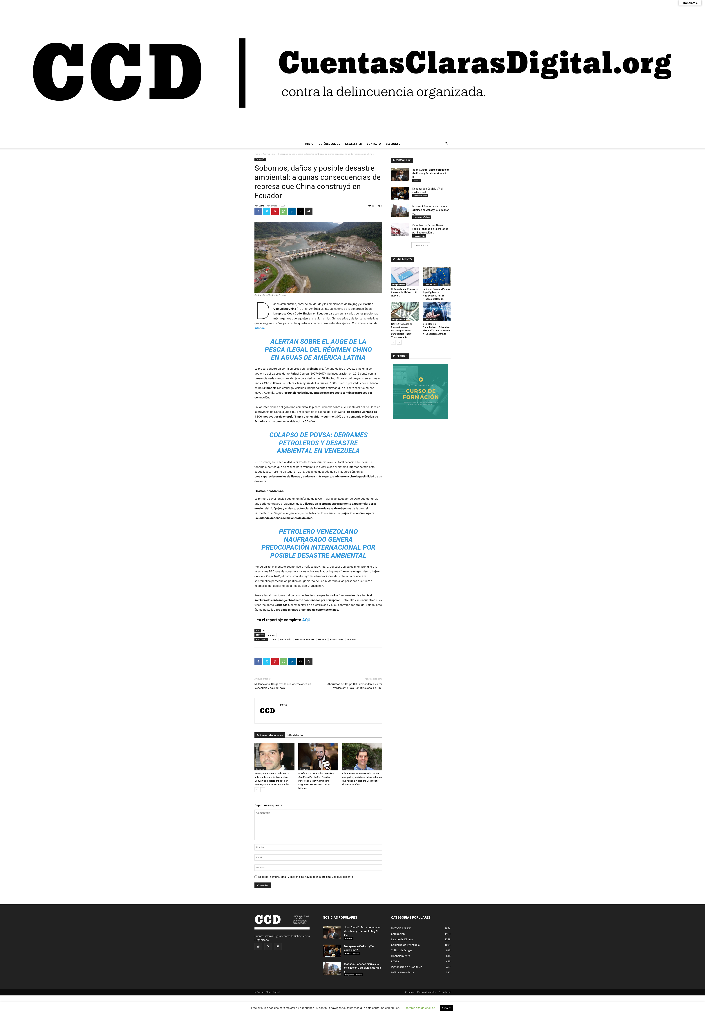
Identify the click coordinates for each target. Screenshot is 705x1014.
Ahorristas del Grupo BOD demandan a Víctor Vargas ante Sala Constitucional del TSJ (354, 686)
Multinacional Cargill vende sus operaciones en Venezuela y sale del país (282, 686)
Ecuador (322, 639)
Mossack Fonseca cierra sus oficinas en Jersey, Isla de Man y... (430, 210)
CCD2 (261, 205)
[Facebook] (258, 211)
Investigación (419, 236)
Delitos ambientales (304, 639)
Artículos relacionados (270, 735)
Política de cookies (426, 992)
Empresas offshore (421, 217)
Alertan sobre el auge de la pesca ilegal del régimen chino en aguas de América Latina (318, 349)
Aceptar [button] (446, 1007)
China (273, 639)
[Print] (308, 211)
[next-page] (262, 789)
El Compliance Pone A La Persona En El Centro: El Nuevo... (404, 292)
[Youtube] (278, 946)
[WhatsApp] (283, 211)
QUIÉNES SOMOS (329, 143)
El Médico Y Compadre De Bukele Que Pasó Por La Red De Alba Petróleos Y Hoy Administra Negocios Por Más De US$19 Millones (316, 781)
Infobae (259, 328)
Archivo (416, 180)
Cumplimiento (398, 284)
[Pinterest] (275, 211)
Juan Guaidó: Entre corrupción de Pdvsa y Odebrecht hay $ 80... (430, 173)
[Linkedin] (292, 211)
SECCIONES (393, 143)
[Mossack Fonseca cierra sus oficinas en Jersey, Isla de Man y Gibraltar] (400, 210)
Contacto (409, 992)
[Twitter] (266, 211)
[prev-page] (256, 789)
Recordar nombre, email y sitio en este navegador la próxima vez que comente (305, 876)
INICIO (309, 143)
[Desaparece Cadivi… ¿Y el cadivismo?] (400, 193)
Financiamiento (420, 195)
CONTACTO (374, 143)
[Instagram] (258, 946)
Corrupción (269, 153)
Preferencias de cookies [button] (419, 1008)
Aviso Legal (445, 992)
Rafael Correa (336, 639)
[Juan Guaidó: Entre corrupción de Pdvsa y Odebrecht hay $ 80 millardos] (400, 174)
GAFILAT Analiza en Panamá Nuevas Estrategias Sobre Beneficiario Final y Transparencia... (401, 331)
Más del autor (296, 735)
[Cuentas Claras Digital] (352, 69)
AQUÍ (307, 620)
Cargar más (419, 245)
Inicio (257, 153)
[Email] (300, 211)
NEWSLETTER (353, 143)
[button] (446, 144)
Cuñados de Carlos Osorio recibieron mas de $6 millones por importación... (430, 229)
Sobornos (352, 639)
